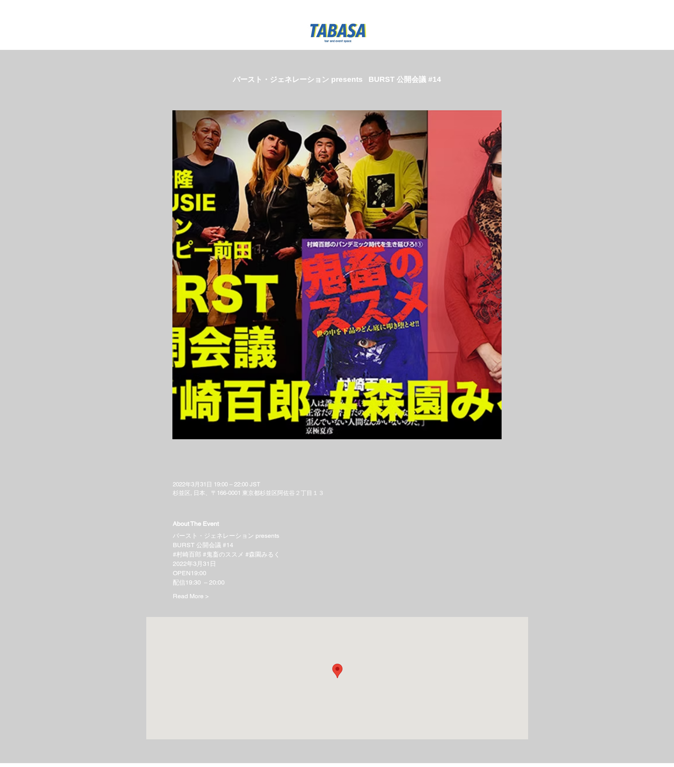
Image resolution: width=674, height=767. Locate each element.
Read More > (191, 596)
